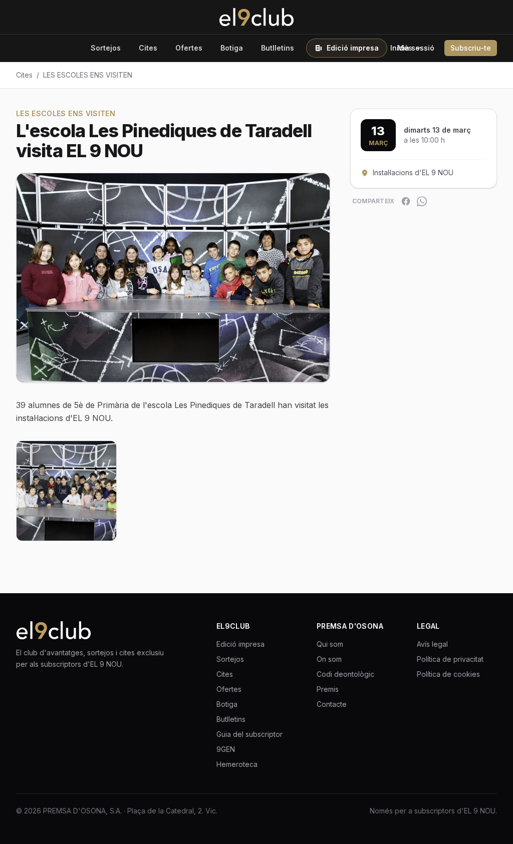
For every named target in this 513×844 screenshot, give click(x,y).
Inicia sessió (412, 48)
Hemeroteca (237, 764)
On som (329, 659)
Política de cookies (448, 674)
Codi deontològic (345, 674)
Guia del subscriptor (249, 734)
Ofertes (188, 48)
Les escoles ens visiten (87, 75)
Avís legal (432, 644)
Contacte (332, 704)
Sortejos (106, 48)
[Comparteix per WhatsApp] (422, 201)
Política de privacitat (450, 659)
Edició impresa (353, 48)
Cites (148, 48)
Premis (328, 689)
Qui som (330, 644)
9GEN (225, 749)
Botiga (231, 48)
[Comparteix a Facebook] (406, 201)
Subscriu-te (470, 48)
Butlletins (277, 48)
